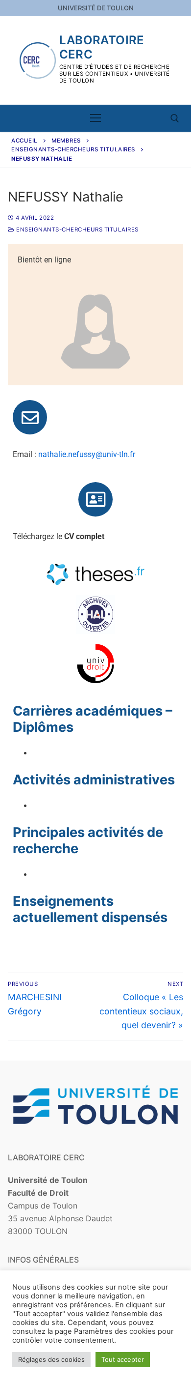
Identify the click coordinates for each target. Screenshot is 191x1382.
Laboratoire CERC (101, 47)
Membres (66, 140)
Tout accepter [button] (122, 1359)
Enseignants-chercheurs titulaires (73, 149)
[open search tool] (174, 118)
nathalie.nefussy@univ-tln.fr (86, 454)
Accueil (24, 140)
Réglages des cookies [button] (51, 1359)
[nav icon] (95, 118)
